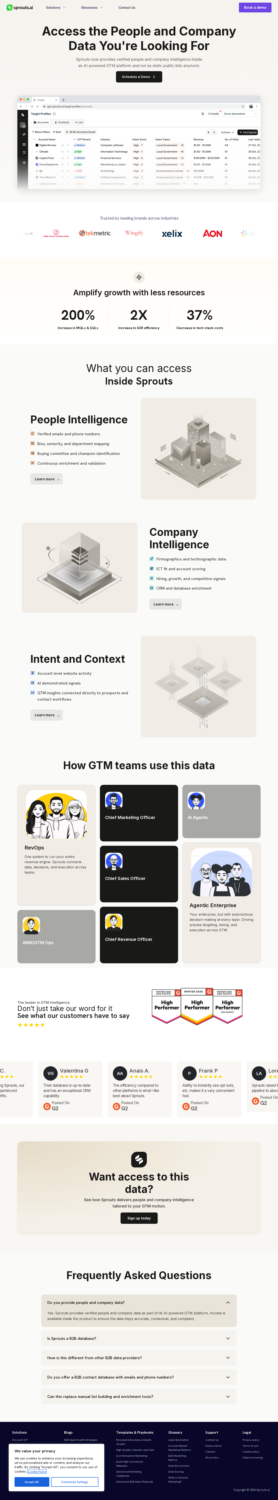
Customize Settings (74, 1482)
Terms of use (250, 1446)
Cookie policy (251, 1451)
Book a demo (255, 7)
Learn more (45, 479)
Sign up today (139, 1218)
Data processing (253, 1457)
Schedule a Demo (136, 76)
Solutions (53, 7)
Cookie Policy (37, 1471)
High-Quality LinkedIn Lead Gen (135, 1450)
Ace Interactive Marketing (131, 1456)
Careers (210, 1451)
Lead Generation (178, 1440)
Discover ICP (20, 1440)
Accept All (32, 1482)
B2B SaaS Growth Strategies (81, 1440)
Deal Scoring (176, 1471)
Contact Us (127, 7)
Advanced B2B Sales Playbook (134, 1481)
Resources (89, 7)
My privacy (212, 1457)
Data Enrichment (178, 1466)
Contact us (212, 1440)
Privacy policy (251, 1440)
